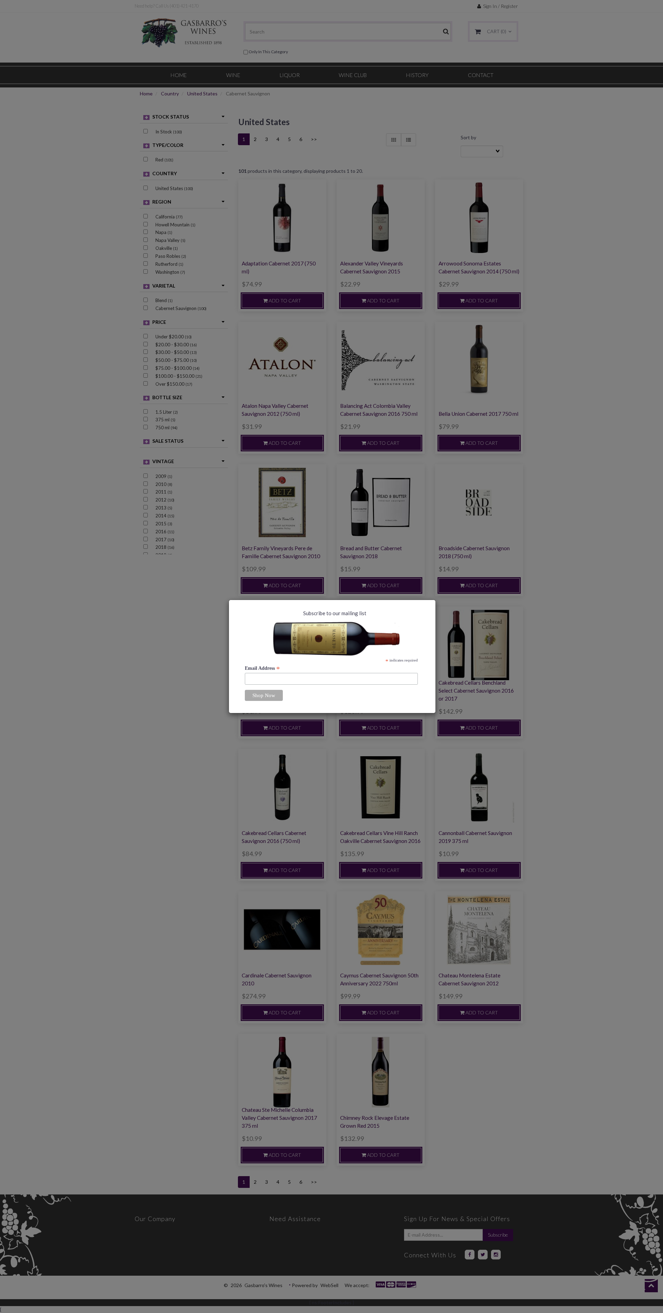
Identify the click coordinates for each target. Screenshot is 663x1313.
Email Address (262, 668)
